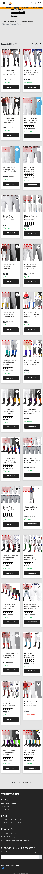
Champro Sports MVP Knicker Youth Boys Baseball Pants (32, 411)
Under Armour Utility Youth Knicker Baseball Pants (9, 315)
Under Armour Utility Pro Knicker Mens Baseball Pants (10, 120)
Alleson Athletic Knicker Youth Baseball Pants (30, 752)
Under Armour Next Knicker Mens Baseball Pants (11, 655)
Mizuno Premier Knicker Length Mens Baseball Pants (30, 120)
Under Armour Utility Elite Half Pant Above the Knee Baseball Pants (9, 72)
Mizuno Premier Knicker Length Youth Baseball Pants (9, 169)
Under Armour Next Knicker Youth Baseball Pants (32, 704)
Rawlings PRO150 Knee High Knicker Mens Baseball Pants (31, 606)
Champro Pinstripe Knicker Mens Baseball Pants (10, 557)
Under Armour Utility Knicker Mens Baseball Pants (8, 267)
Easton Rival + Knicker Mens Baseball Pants (30, 169)
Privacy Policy (6, 806)
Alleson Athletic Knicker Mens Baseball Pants (9, 752)
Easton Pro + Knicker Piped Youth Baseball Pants (9, 704)
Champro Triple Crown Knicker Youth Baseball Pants (9, 460)
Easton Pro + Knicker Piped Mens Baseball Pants (30, 558)
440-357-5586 (11, 833)
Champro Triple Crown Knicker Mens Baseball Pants (9, 606)
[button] (19, 782)
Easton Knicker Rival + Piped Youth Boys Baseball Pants (32, 460)
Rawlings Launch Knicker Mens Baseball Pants (9, 363)
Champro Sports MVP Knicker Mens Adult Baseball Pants (10, 411)
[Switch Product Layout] (40, 44)
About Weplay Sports (8, 804)
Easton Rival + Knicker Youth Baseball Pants (8, 218)
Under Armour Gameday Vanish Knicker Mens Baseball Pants (31, 72)
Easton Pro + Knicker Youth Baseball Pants (30, 655)
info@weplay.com (12, 837)
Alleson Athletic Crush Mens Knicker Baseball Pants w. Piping (31, 509)
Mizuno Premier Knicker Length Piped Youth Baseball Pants (30, 218)
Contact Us (5, 809)
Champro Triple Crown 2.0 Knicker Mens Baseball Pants (31, 315)
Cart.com (28, 873)
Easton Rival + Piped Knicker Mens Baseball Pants (8, 509)
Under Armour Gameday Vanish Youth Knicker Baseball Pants (31, 267)
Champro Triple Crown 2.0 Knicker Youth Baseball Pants (31, 363)
